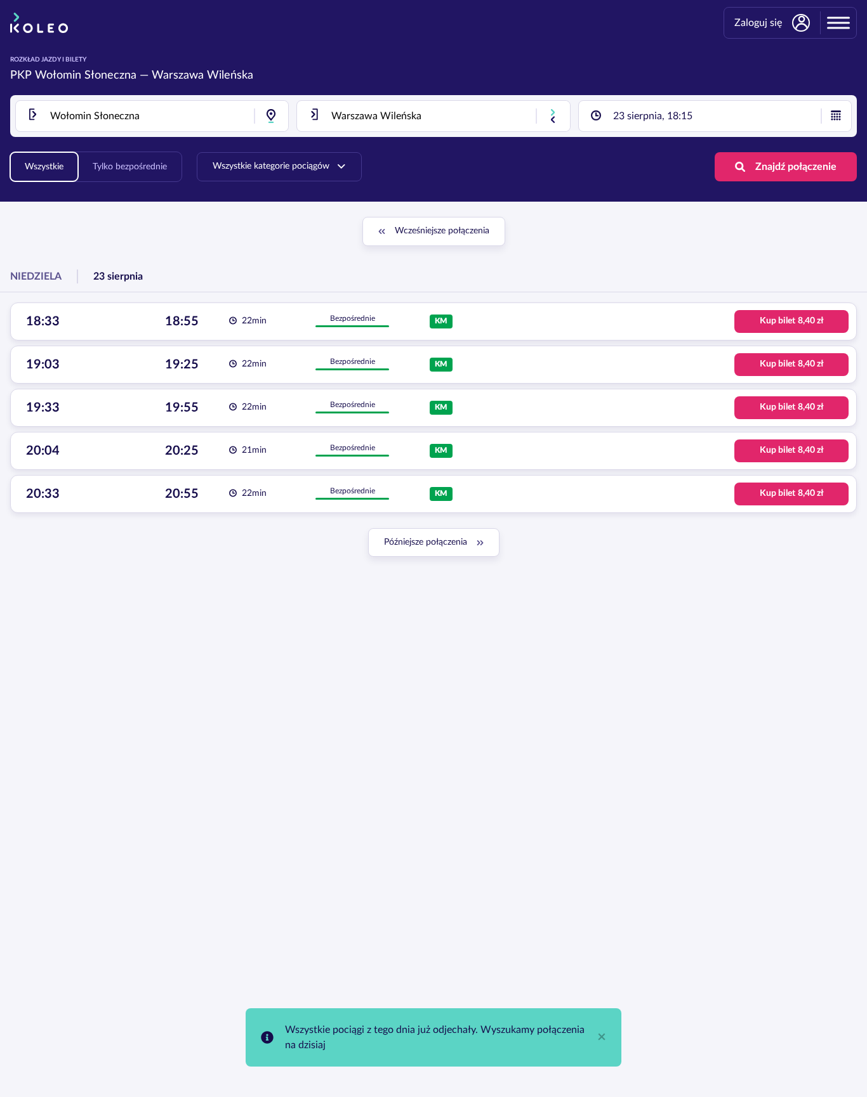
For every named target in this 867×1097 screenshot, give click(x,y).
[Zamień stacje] (553, 116)
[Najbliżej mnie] (271, 116)
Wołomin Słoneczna (85, 75)
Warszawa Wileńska (202, 75)
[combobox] (152, 116)
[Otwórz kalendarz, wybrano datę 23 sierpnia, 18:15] (836, 116)
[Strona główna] (39, 23)
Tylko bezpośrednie (130, 166)
